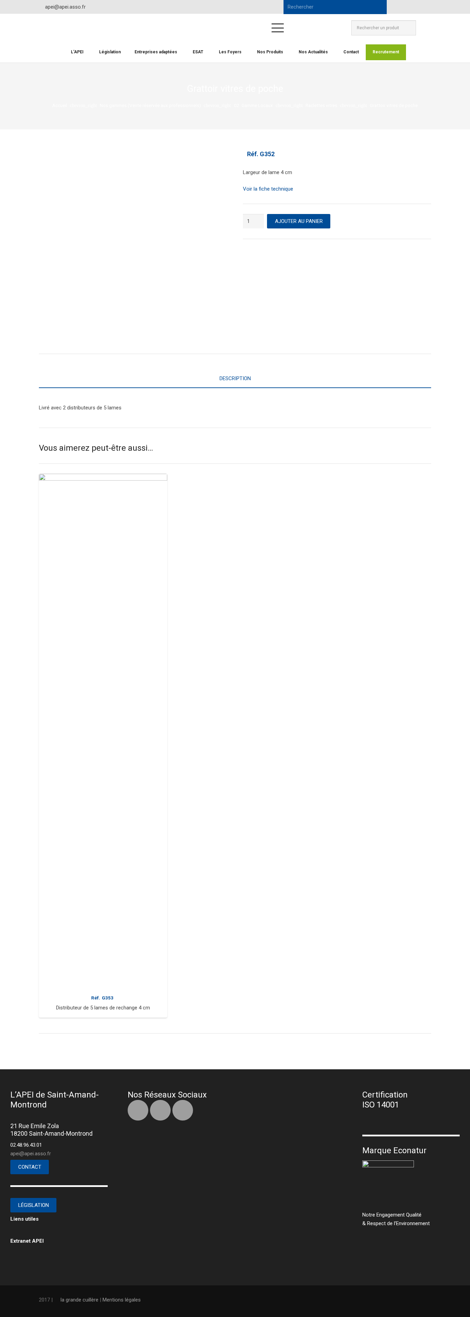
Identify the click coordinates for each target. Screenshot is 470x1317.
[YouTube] (425, 7)
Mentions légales (122, 1300)
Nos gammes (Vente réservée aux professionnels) (150, 105)
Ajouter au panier (299, 221)
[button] (277, 28)
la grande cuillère (79, 1300)
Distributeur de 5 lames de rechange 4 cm (103, 1008)
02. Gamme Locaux (253, 105)
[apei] (63, 28)
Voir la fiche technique (268, 189)
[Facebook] (400, 7)
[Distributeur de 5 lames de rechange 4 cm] (103, 732)
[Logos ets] (206, 28)
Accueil (59, 105)
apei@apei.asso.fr (30, 1153)
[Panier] (423, 28)
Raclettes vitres (321, 105)
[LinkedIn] (412, 7)
